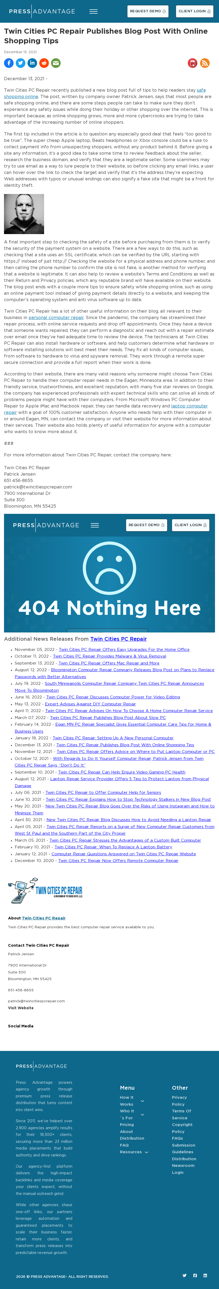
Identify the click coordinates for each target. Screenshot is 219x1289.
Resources (131, 1152)
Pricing (127, 1125)
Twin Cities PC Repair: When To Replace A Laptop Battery (113, 847)
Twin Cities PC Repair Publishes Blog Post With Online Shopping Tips (125, 745)
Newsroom (183, 1165)
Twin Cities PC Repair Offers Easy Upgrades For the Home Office (124, 649)
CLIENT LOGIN (192, 11)
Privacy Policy (179, 1101)
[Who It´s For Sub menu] (142, 1115)
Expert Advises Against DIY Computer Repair (90, 704)
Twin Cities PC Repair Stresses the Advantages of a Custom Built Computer (125, 840)
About (126, 1131)
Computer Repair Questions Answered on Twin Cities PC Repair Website (124, 854)
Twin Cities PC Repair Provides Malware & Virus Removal (109, 656)
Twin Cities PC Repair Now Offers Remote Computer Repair (118, 861)
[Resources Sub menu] (146, 1152)
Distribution (132, 1138)
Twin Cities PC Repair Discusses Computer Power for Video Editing (113, 697)
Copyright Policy (182, 1128)
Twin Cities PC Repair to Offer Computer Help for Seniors (103, 792)
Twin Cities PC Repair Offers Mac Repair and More (108, 663)
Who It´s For (127, 1114)
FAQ (124, 1145)
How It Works (127, 1101)
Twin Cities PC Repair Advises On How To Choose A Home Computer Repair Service (129, 711)
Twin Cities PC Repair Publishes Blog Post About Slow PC (108, 718)
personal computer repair (56, 318)
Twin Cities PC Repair (118, 639)
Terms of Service (181, 1114)
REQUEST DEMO (145, 11)
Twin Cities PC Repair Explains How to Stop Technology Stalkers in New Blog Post (128, 799)
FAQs (177, 1138)
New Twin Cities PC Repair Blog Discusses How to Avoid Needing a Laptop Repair (128, 820)
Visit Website (21, 1008)
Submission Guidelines (183, 1149)
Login (177, 1172)
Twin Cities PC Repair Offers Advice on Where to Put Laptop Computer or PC (136, 752)
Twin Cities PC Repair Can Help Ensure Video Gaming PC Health (121, 772)
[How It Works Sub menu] (142, 1101)
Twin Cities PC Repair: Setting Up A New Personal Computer (113, 738)
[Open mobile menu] (93, 11)
